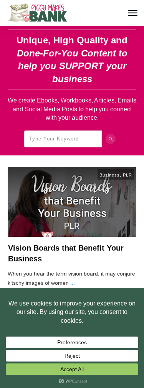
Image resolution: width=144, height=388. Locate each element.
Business (109, 175)
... (72, 283)
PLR (127, 175)
